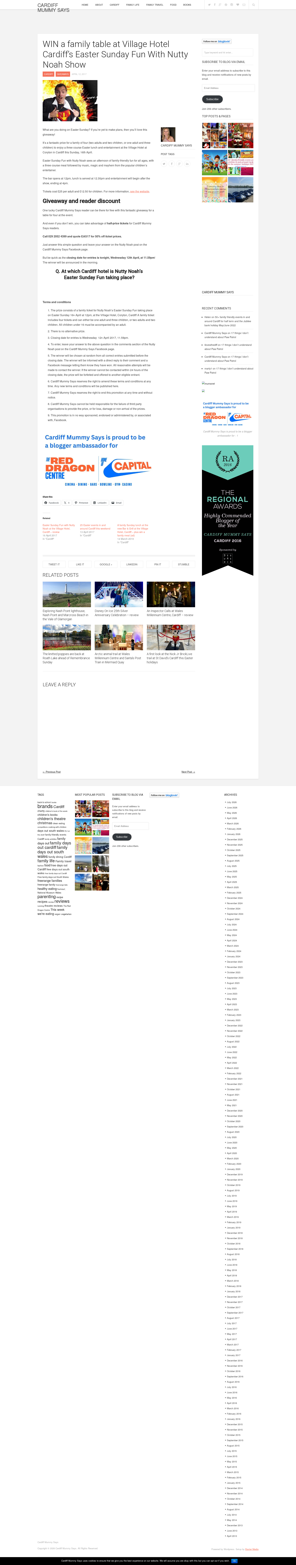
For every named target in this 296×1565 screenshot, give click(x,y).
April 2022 (232, 1062)
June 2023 (232, 993)
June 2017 (232, 1328)
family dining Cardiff (60, 856)
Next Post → (188, 771)
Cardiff (114, 4)
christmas (45, 822)
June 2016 (232, 1392)
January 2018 (233, 1291)
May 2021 (232, 1105)
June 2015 (232, 1456)
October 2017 (233, 1307)
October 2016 (233, 1371)
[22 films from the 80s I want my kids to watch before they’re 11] (214, 136)
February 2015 (234, 1477)
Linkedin (131, 564)
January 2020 (233, 1169)
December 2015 (235, 1424)
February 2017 (234, 1349)
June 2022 (232, 1052)
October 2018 (233, 1243)
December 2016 (235, 1360)
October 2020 (233, 1121)
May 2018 (232, 1270)
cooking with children (57, 827)
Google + (106, 564)
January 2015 (233, 1482)
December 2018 (235, 1232)
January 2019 (233, 1227)
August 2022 (233, 1041)
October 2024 (233, 908)
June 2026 (232, 807)
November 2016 (235, 1365)
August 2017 (233, 1318)
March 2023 (233, 1009)
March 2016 (233, 1408)
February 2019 (234, 1222)
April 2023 (232, 1004)
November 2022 (235, 1030)
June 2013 (232, 1530)
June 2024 (232, 929)
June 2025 (232, 871)
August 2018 (233, 1254)
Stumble (183, 564)
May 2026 (232, 812)
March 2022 (233, 1068)
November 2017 (235, 1302)
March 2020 (233, 1158)
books (54, 802)
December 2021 (235, 1078)
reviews (62, 901)
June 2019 (232, 1201)
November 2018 (235, 1238)
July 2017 (232, 1323)
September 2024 (235, 913)
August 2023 (233, 983)
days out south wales (51, 830)
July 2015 (232, 1450)
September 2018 (235, 1248)
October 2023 (233, 972)
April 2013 (232, 1536)
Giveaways (63, 74)
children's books (48, 815)
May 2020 (232, 1147)
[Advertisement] (231, 262)
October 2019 (233, 1185)
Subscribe (212, 99)
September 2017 (235, 1312)
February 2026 (234, 828)
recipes (42, 901)
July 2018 (232, 1259)
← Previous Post (52, 771)
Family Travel (154, 4)
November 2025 (235, 844)
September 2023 (235, 977)
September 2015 (235, 1440)
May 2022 (232, 1057)
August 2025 (233, 860)
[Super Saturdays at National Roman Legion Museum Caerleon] (100, 882)
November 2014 (235, 1493)
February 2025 (234, 892)
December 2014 (235, 1488)
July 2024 (232, 924)
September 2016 (235, 1376)
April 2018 (232, 1275)
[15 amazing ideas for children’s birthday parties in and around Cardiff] (214, 190)
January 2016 (233, 1419)
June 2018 (232, 1264)
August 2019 (233, 1190)
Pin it (157, 564)
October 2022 (233, 1036)
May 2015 (232, 1461)
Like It (80, 564)
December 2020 (235, 1110)
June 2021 (232, 1100)
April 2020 (232, 1153)
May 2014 (232, 1520)
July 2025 (232, 866)
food (47, 865)
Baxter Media (251, 1549)
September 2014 (235, 1504)
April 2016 (232, 1403)
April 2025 (232, 882)
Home (85, 4)
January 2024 (233, 956)
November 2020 (235, 1115)
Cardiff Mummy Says (54, 7)
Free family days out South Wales (53, 876)
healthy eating (47, 888)
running (41, 905)
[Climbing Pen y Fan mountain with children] (83, 864)
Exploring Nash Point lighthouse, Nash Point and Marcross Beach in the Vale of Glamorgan (65, 615)
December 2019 (235, 1174)
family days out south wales (52, 851)
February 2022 (234, 1073)
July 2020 (232, 1137)
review (51, 902)
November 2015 (235, 1429)
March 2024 (233, 945)
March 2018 (233, 1280)
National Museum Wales (49, 892)
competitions (43, 827)
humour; (61, 889)
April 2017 (232, 1339)
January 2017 (233, 1355)
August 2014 (233, 1509)
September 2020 (235, 1126)
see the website (139, 191)
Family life (132, 4)
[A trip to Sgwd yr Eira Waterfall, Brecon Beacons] (100, 864)
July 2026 (232, 802)
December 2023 (235, 961)
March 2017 (233, 1344)
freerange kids (61, 885)
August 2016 (233, 1381)
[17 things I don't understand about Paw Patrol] (214, 163)
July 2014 (232, 1514)
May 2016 (232, 1397)
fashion (41, 865)
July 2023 (232, 988)
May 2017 (232, 1333)
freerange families (50, 880)
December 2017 (235, 1296)
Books (187, 4)
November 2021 (235, 1084)
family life (46, 860)
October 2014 (233, 1498)
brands (45, 805)
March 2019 (233, 1217)
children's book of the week (56, 811)
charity (41, 811)
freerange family (46, 884)
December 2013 (235, 1525)
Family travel (63, 861)
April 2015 (232, 1466)
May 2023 (232, 999)
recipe (59, 897)
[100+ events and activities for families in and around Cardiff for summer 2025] (240, 163)
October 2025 (233, 850)
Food (173, 4)
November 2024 (235, 903)
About (99, 4)
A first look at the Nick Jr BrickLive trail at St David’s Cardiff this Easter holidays (170, 658)
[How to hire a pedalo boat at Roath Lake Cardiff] (240, 190)
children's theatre (52, 818)
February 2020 (234, 1163)
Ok (234, 1561)
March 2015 (233, 1472)
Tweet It (54, 564)
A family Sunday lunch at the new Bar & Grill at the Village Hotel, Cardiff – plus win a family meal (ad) (132, 530)
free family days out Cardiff (56, 873)
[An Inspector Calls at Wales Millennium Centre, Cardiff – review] (171, 594)
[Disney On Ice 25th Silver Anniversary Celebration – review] (119, 594)
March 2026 (233, 823)
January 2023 (233, 1020)
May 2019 (232, 1206)
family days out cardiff (54, 844)
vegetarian (66, 914)
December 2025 (235, 839)
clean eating (59, 823)
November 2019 (235, 1179)
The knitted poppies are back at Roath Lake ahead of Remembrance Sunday (66, 658)
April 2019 (232, 1211)
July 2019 (232, 1195)
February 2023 (234, 1014)
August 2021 (233, 1094)
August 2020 (233, 1131)
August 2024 (233, 919)
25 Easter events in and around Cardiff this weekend (95, 526)
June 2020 (232, 1142)
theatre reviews (54, 905)
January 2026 (233, 834)
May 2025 (232, 876)
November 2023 (235, 967)
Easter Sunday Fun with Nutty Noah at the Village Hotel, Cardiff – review (59, 528)
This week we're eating (51, 911)
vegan (57, 914)
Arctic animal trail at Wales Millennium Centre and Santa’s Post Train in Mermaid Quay (118, 658)
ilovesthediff (211, 344)
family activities (51, 839)
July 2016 (232, 1387)
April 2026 (232, 818)
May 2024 (232, 935)
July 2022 (232, 1046)
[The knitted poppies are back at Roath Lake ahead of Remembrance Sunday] (67, 637)
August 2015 (233, 1445)
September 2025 (235, 855)
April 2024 (232, 940)
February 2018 (234, 1286)
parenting (47, 896)
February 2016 (234, 1413)
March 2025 (233, 887)
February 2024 (234, 951)
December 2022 (235, 1025)
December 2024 (235, 897)
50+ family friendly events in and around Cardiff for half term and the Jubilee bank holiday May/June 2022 (228, 321)
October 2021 (233, 1089)
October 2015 (233, 1435)
